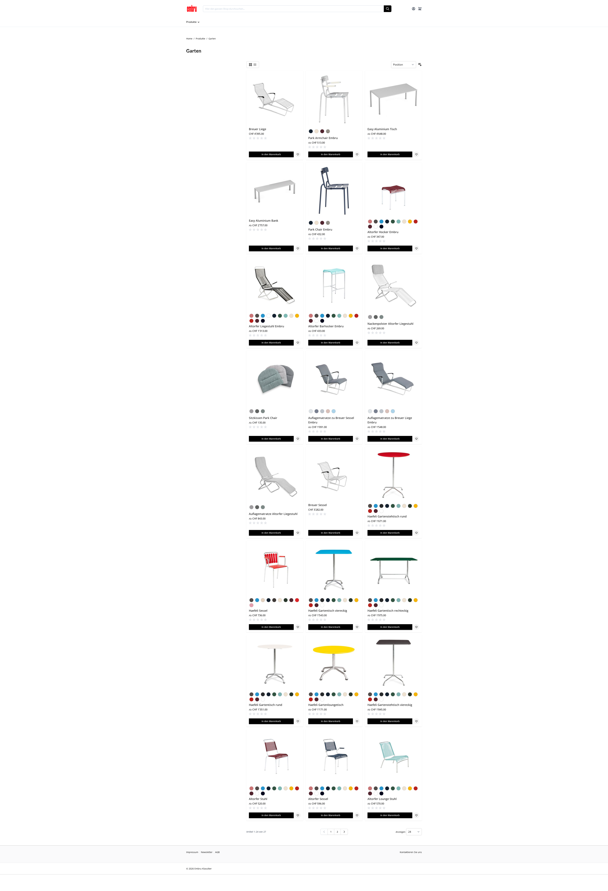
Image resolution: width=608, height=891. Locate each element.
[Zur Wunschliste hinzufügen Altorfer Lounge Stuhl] (416, 815)
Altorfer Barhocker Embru (326, 326)
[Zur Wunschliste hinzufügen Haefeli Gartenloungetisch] (357, 721)
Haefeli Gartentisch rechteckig (387, 610)
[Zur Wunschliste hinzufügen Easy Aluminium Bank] (298, 248)
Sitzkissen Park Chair (263, 418)
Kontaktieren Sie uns (411, 852)
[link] (324, 832)
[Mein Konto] (413, 9)
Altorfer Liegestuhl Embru (266, 326)
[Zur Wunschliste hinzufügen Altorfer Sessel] (357, 815)
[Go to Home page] (191, 8)
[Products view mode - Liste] (255, 65)
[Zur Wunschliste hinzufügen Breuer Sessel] (357, 533)
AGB (217, 852)
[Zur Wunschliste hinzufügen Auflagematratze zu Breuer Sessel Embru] (357, 439)
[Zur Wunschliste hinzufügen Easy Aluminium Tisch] (416, 154)
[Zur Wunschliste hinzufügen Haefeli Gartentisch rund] (298, 721)
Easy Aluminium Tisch (382, 129)
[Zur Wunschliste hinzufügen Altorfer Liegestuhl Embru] (298, 343)
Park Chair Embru (320, 229)
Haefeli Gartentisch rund (265, 705)
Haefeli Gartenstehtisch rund (387, 516)
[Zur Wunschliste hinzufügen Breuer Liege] (298, 154)
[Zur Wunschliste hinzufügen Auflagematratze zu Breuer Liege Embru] (416, 439)
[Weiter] (344, 832)
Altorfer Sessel (318, 799)
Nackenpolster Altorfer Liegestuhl (390, 324)
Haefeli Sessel (258, 610)
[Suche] (387, 8)
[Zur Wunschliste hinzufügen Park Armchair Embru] (357, 154)
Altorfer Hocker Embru (382, 232)
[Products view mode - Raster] (250, 65)
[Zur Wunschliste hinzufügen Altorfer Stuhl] (298, 815)
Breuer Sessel (317, 505)
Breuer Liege (257, 129)
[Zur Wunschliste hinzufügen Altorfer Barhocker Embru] (357, 343)
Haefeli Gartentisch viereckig (327, 610)
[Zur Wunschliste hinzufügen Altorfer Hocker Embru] (416, 248)
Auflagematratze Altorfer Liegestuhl (273, 514)
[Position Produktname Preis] (403, 64)
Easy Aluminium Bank (263, 220)
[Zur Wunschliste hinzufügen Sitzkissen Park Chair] (298, 439)
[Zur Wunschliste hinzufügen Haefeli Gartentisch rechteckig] (416, 627)
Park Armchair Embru (323, 138)
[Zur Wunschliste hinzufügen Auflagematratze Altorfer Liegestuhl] (298, 533)
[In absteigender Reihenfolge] (420, 65)
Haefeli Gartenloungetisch (325, 705)
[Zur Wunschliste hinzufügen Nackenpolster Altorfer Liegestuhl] (416, 343)
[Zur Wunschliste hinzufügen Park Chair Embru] (357, 248)
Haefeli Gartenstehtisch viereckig (389, 705)
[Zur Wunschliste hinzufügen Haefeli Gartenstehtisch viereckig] (416, 721)
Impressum (192, 852)
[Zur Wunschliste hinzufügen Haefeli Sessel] (298, 627)
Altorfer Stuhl (258, 799)
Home (189, 38)
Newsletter (206, 852)
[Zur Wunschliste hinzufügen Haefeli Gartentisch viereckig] (357, 627)
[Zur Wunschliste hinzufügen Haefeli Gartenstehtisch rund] (416, 533)
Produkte (200, 38)
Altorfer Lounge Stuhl (382, 799)
